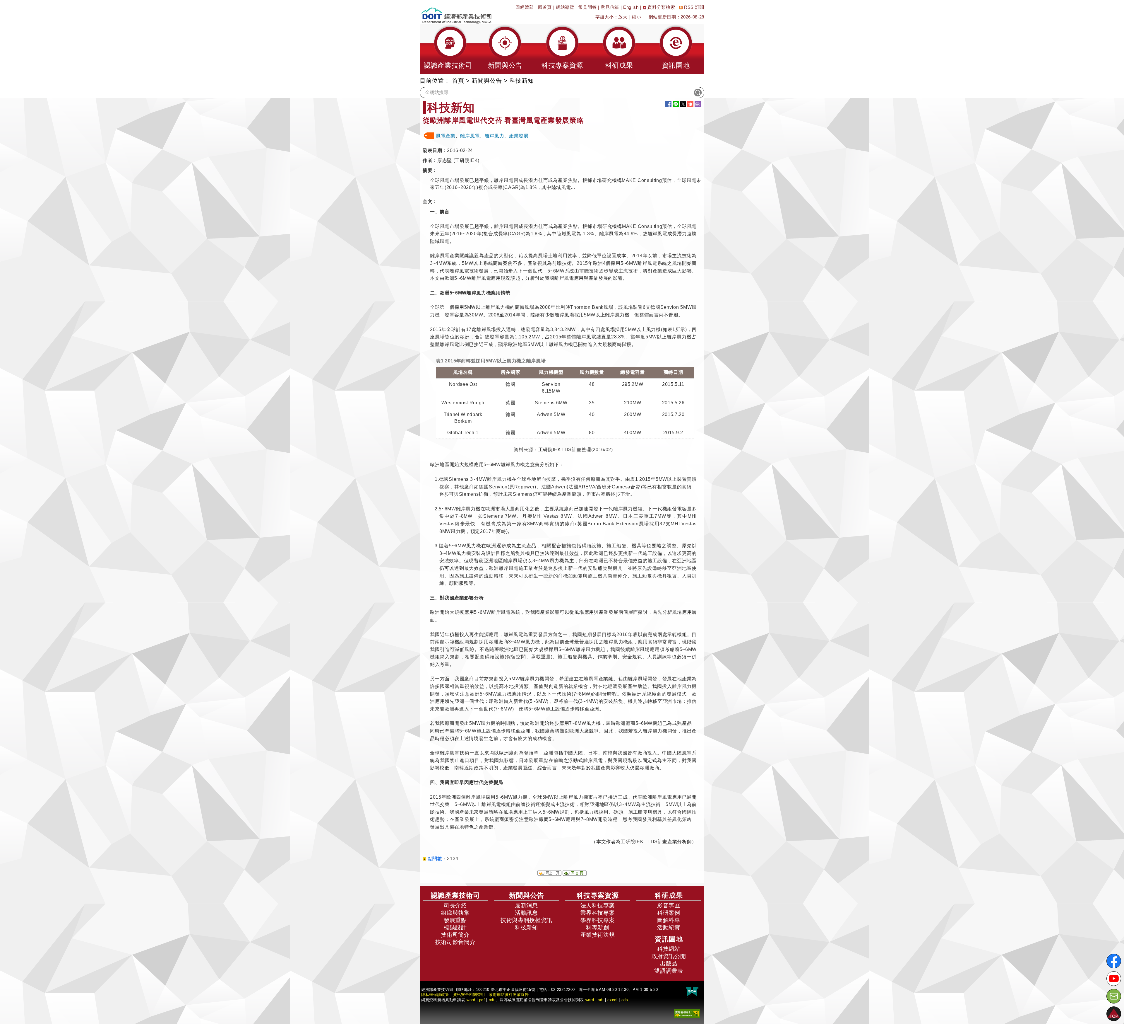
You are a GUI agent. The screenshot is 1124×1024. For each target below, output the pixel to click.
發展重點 (455, 920)
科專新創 (597, 927)
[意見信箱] (1113, 996)
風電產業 (445, 135)
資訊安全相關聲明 (469, 994)
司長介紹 (455, 905)
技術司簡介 (455, 935)
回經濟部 (524, 7)
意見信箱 (610, 7)
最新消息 (526, 905)
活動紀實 (668, 927)
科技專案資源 (598, 895)
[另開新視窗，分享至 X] (683, 104)
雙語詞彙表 (668, 971)
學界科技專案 (597, 920)
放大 (622, 16)
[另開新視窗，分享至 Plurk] (690, 104)
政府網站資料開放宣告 (509, 994)
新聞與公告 (487, 80)
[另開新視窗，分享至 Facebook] (668, 104)
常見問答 (587, 7)
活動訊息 (526, 913)
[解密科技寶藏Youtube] (1113, 978)
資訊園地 (669, 939)
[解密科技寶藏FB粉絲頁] (1113, 961)
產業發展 (519, 135)
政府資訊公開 (669, 956)
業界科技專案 (597, 913)
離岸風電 (470, 135)
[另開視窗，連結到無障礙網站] (687, 1013)
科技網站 (668, 949)
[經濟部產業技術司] (456, 11)
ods (624, 1000)
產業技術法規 (597, 935)
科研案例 (668, 913)
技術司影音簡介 (455, 942)
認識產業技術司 (455, 895)
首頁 (458, 80)
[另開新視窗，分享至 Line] (675, 104)
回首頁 (545, 7)
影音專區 (668, 905)
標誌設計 (455, 927)
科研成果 (669, 895)
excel (612, 1000)
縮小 (636, 16)
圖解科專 (668, 920)
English (631, 7)
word (589, 1000)
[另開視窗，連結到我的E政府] (692, 991)
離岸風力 (494, 135)
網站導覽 (565, 7)
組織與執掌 (455, 913)
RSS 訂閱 (693, 7)
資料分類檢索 (660, 7)
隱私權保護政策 (435, 994)
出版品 (668, 963)
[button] (448, 49)
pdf (482, 1000)
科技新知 (526, 927)
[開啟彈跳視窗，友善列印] (697, 104)
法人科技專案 (597, 905)
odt (492, 1000)
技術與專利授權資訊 (526, 920)
